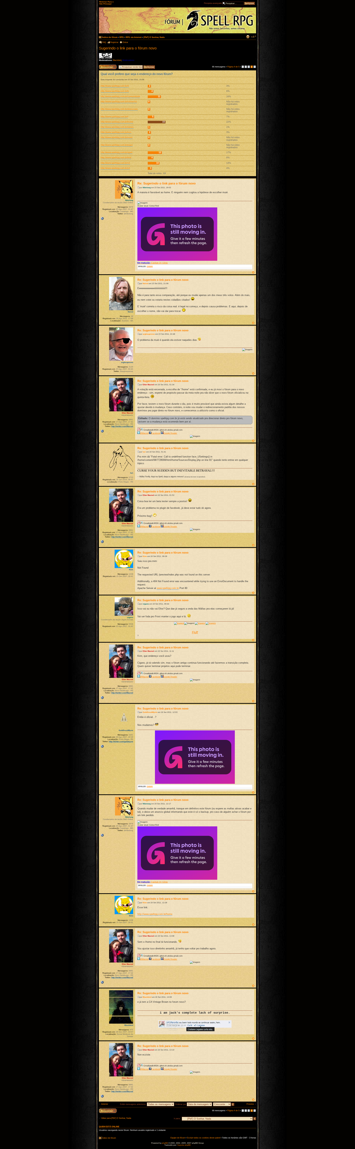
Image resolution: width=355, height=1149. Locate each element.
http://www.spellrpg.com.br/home (117, 122)
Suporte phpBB (184, 1145)
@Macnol (144, 433)
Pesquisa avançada (213, 3)
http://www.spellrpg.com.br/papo (117, 145)
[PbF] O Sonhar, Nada (154, 37)
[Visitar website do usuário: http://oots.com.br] (102, 218)
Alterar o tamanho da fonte (253, 36)
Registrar (114, 42)
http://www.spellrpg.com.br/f (114, 116)
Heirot (145, 283)
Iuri (144, 452)
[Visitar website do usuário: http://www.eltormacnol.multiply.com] (102, 431)
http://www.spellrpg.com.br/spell (116, 152)
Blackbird (117, 60)
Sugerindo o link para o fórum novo (128, 48)
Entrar (125, 42)
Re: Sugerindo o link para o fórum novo (166, 183)
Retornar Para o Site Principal (106, 3)
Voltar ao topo (253, 272)
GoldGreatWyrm (150, 712)
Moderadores (128, 60)
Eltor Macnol (148, 385)
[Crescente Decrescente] (224, 1104)
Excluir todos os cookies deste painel (203, 1138)
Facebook (155, 433)
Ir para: (177, 1118)
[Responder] (108, 1110)
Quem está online (109, 1126)
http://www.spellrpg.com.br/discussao (119, 109)
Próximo (250, 1104)
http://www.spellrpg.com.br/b (115, 91)
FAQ (104, 42)
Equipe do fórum (177, 1138)
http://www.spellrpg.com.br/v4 (115, 168)
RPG (121, 37)
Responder (104, 66)
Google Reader (170, 433)
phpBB (165, 1143)
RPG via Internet (134, 37)
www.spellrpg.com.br (168, 588)
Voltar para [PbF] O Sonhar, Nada (116, 1118)
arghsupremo (149, 334)
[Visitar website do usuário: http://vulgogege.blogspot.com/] (102, 746)
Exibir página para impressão (248, 36)
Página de (233, 67)
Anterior (104, 1104)
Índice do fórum (110, 37)
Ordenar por (181, 1104)
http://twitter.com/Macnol (122, 426)
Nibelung (147, 187)
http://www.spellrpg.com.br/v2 (115, 163)
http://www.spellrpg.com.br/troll (116, 157)
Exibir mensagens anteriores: (133, 1104)
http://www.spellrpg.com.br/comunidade (120, 96)
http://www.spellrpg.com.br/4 (115, 86)
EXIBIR (150, 266)
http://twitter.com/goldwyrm (121, 741)
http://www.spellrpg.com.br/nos (116, 132)
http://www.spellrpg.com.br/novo (117, 137)
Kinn (145, 556)
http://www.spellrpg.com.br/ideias (117, 127)
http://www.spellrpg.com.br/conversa (119, 101)
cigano (146, 604)
